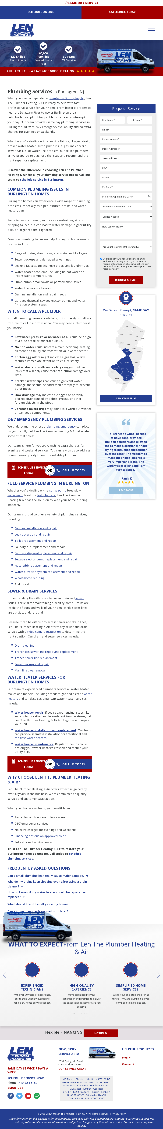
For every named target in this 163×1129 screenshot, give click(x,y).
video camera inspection (44, 631)
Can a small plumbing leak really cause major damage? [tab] (46, 876)
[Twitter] (19, 1096)
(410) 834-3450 (125, 12)
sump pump (57, 490)
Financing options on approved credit (41, 836)
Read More (126, 490)
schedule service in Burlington (41, 179)
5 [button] (87, 1014)
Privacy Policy (119, 1113)
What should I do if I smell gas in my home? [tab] (37, 904)
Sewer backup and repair (32, 664)
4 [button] (84, 1014)
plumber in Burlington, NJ (66, 98)
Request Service (126, 280)
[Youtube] (28, 1096)
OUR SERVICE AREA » (72, 1069)
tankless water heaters (30, 738)
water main (15, 495)
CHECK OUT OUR (40, 71)
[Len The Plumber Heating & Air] (22, 30)
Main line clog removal (30, 670)
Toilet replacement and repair (35, 541)
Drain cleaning (24, 645)
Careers (126, 1064)
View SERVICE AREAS (126, 398)
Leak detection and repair (32, 534)
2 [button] (78, 1014)
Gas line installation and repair (36, 528)
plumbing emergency (61, 426)
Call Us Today (73, 470)
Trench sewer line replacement (36, 658)
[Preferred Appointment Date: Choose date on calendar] (149, 196)
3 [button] (81, 1014)
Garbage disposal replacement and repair (43, 553)
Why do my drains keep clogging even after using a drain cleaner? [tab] (47, 884)
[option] (32, 984)
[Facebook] (10, 1096)
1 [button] (75, 1014)
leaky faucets (46, 495)
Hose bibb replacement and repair (38, 565)
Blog (125, 1057)
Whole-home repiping (30, 578)
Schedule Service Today (32, 470)
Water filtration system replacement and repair (47, 572)
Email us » (15, 1088)
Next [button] (156, 975)
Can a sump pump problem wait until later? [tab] (37, 911)
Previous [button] (7, 975)
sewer (79, 598)
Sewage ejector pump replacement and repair (46, 559)
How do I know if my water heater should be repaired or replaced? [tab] (46, 895)
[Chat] (37, 1096)
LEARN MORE (100, 1033)
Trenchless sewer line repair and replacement (46, 652)
